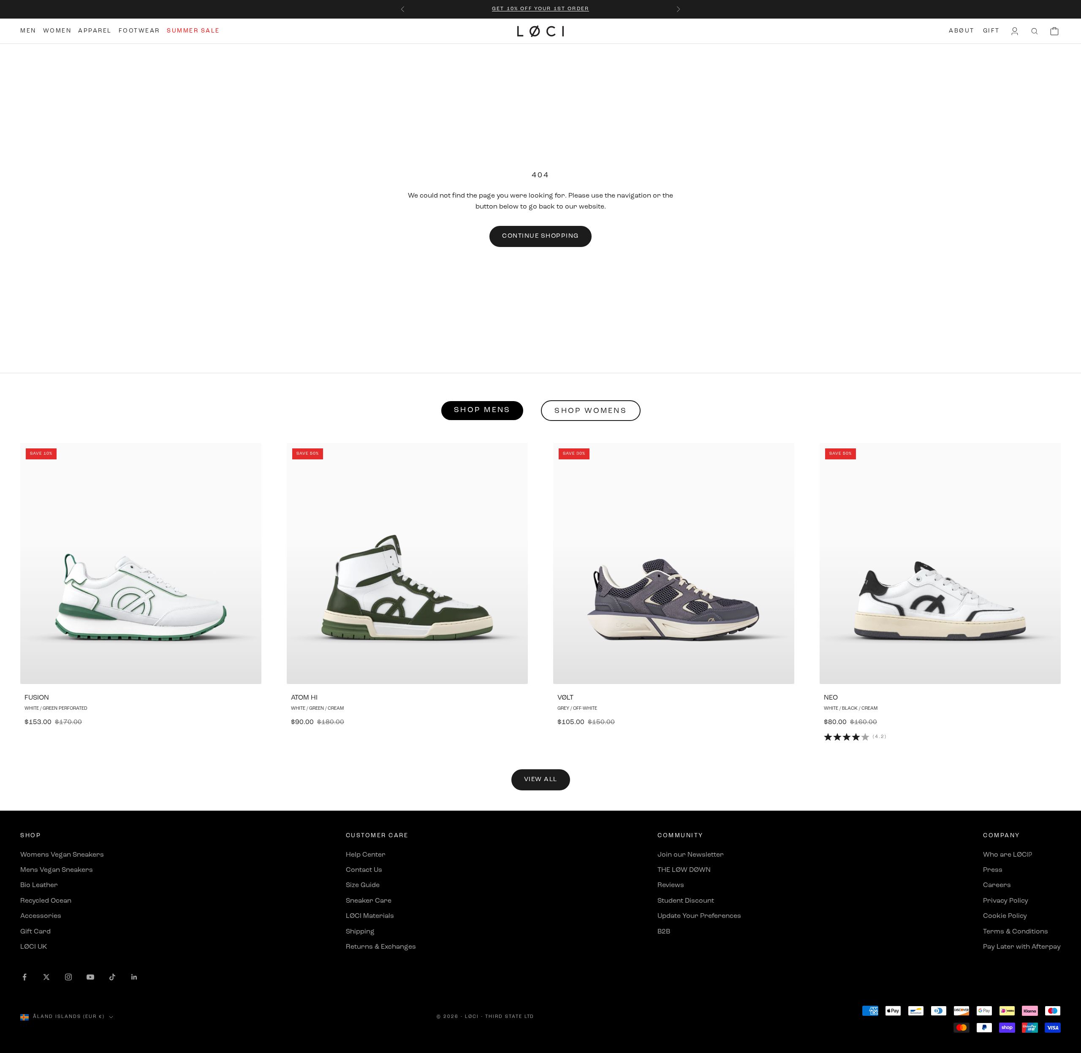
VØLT (565, 698)
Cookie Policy (1005, 916)
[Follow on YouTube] (90, 977)
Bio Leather (39, 885)
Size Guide (363, 885)
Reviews (670, 885)
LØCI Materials (370, 916)
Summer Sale (193, 31)
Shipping (360, 931)
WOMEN (57, 31)
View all (540, 779)
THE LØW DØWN (684, 870)
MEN (28, 31)
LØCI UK (33, 947)
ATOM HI (304, 698)
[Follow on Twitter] (46, 977)
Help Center (366, 855)
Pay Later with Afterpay (1022, 947)
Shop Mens (482, 410)
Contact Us (364, 870)
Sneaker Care (368, 901)
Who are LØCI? (1007, 855)
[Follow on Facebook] (24, 977)
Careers (997, 885)
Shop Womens (590, 411)
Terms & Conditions (1015, 931)
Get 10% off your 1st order (540, 8)
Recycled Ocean (45, 901)
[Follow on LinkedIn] (134, 977)
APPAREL (95, 31)
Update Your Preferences (699, 916)
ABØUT (962, 31)
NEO (831, 698)
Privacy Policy (1005, 901)
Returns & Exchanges (381, 947)
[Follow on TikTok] (112, 977)
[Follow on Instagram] (68, 977)
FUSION (36, 698)
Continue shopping (540, 236)
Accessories (40, 916)
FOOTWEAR (139, 31)
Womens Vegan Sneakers (62, 855)
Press (992, 870)
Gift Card (35, 931)
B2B (663, 931)
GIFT (991, 31)
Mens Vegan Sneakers (56, 870)
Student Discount (685, 901)
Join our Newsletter (690, 855)
